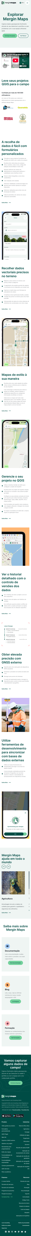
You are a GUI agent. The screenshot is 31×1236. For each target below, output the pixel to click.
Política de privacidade (23, 1222)
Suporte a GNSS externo (8, 1140)
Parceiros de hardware (8, 1187)
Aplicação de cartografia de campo (22, 1162)
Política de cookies (6, 1225)
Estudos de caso (24, 1181)
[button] (21, 3)
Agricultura (26, 1129)
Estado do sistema (24, 1206)
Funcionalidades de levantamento (7, 1156)
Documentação (25, 1190)
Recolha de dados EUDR (22, 1147)
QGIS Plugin (5, 1134)
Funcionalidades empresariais (6, 1161)
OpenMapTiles (25, 1109)
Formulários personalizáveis (6, 1130)
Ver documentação (15, 963)
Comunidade (25, 1197)
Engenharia (26, 1138)
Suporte (27, 1193)
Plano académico (6, 1172)
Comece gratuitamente (8, 1165)
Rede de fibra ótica (24, 1125)
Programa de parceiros (8, 1190)
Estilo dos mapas (6, 1152)
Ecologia (27, 1132)
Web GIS (4, 1137)
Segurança (4, 1228)
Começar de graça (10, 35)
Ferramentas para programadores (6, 1147)
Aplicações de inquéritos (22, 1215)
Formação (26, 1187)
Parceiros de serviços (7, 1184)
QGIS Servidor (5, 1168)
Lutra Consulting (6, 1222)
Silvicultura (26, 1141)
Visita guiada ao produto (8, 1125)
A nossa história (6, 1181)
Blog (28, 1184)
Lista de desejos (25, 1209)
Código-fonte (25, 1200)
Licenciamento (25, 1225)
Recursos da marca (24, 1203)
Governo (27, 1144)
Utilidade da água (24, 1135)
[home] (9, 2)
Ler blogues (15, 1001)
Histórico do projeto (7, 1143)
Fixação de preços (7, 1193)
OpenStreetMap (17, 1109)
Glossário (26, 1212)
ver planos (23, 35)
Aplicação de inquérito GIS (23, 1167)
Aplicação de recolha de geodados (22, 1157)
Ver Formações (15, 1037)
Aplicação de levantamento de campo (22, 1152)
